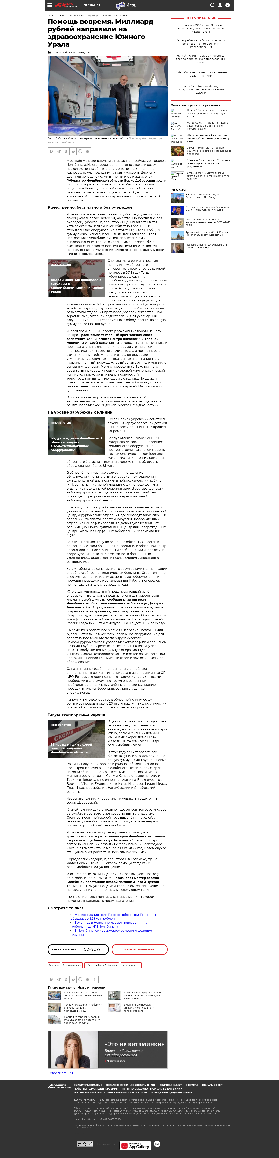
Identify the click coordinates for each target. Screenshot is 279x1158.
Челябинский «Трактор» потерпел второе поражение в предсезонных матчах (201, 59)
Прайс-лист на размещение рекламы (96, 1089)
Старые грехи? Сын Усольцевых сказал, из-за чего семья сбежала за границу (208, 175)
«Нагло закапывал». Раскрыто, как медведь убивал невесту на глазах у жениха (208, 138)
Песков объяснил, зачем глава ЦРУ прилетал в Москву (207, 246)
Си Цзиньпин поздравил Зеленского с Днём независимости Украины (208, 208)
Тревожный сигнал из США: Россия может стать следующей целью (207, 233)
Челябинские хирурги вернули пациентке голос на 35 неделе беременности (142, 995)
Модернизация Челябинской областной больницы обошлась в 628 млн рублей (113, 917)
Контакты (192, 1085)
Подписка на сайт (171, 1085)
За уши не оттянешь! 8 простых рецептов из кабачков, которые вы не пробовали (209, 150)
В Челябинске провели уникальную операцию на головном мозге (139, 1007)
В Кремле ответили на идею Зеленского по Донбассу (202, 196)
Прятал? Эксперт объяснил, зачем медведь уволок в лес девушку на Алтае (207, 113)
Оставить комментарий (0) (139, 949)
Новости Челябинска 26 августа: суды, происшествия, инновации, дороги (201, 89)
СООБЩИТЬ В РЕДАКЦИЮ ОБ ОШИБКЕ (171, 1092)
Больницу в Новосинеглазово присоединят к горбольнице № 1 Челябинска (108, 924)
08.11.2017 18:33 (56, 15)
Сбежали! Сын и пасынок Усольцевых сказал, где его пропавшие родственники (209, 163)
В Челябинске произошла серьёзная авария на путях (201, 74)
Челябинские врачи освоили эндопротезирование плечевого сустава (83, 995)
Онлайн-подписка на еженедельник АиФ (131, 1085)
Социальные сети (212, 1085)
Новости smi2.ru (60, 1073)
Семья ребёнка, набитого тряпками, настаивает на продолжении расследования (201, 44)
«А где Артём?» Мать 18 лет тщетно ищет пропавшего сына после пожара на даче (207, 125)
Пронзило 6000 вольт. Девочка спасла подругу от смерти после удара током (201, 28)
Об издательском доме (88, 1085)
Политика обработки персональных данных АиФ (152, 1089)
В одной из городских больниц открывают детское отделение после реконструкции (82, 1019)
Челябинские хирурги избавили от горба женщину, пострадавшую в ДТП (83, 1007)
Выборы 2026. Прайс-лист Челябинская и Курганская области (110, 1092)
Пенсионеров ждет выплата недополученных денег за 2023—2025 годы (208, 222)
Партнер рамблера (106, 1144)
